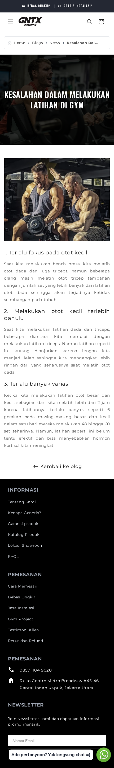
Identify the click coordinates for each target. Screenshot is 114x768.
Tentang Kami (22, 502)
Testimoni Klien (23, 630)
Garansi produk (23, 523)
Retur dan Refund (25, 640)
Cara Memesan (22, 586)
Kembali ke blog (61, 466)
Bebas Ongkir (21, 597)
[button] (10, 22)
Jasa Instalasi (21, 608)
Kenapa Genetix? (24, 512)
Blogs (37, 43)
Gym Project (20, 619)
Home (19, 43)
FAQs (13, 556)
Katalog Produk (23, 534)
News (55, 43)
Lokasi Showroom (26, 545)
